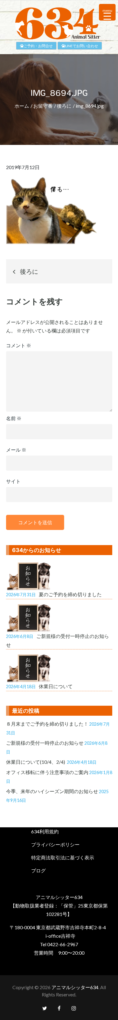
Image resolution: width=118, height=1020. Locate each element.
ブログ (38, 870)
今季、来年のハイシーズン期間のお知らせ (52, 791)
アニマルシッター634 (74, 987)
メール (16, 450)
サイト (13, 481)
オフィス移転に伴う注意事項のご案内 (47, 772)
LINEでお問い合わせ (81, 46)
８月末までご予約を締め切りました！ (47, 724)
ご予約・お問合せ (38, 46)
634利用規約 (45, 831)
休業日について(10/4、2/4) (36, 762)
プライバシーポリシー (55, 844)
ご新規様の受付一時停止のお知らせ (45, 743)
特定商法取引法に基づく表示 (62, 857)
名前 (13, 418)
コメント (18, 345)
